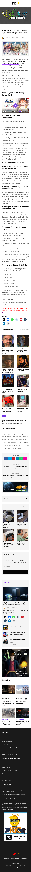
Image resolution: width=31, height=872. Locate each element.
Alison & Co (7, 37)
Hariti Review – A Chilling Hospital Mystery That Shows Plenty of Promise (14, 790)
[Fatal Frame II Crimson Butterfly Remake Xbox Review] (22, 712)
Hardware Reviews (7, 777)
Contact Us (15, 863)
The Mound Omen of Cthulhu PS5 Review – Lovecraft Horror (14, 795)
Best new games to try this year (17, 626)
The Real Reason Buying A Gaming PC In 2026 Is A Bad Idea (22, 543)
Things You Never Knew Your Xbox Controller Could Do (7, 410)
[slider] (8, 111)
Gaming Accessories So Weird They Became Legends (23, 410)
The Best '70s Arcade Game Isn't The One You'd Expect (22, 389)
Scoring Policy (15, 858)
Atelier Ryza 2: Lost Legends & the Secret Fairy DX (14, 418)
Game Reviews (5, 719)
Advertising (24, 858)
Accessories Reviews (7, 780)
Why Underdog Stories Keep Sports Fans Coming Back (15, 799)
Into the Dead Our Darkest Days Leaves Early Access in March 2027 (14, 808)
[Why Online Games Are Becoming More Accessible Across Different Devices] (15, 594)
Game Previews (6, 767)
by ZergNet (25, 506)
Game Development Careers (9, 754)
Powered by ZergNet (24, 329)
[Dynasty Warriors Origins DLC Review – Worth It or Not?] (8, 712)
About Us (6, 858)
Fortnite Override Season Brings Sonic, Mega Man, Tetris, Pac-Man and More (14, 804)
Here (3, 313)
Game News (5, 738)
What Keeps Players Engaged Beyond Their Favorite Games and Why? (18, 641)
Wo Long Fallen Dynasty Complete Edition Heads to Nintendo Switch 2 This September (8, 702)
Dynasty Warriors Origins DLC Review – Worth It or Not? (8, 723)
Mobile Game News (7, 741)
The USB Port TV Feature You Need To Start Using (22, 524)
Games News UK (6, 696)
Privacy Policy (21, 861)
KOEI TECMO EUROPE (10, 428)
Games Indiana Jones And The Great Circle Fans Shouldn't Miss (8, 370)
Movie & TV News (6, 751)
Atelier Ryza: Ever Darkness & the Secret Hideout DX (15, 425)
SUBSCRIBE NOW (15, 571)
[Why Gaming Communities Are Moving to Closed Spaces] (5, 634)
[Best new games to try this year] (5, 627)
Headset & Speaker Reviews (9, 770)
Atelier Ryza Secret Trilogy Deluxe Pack (12, 423)
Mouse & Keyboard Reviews (9, 773)
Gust (3, 428)
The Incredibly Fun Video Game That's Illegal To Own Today (22, 350)
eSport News (5, 744)
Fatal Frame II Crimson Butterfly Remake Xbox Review (22, 723)
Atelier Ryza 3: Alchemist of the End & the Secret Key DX (14, 421)
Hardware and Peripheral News (10, 747)
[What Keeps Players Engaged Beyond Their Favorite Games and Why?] (5, 641)
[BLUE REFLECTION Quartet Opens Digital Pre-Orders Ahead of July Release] (22, 689)
